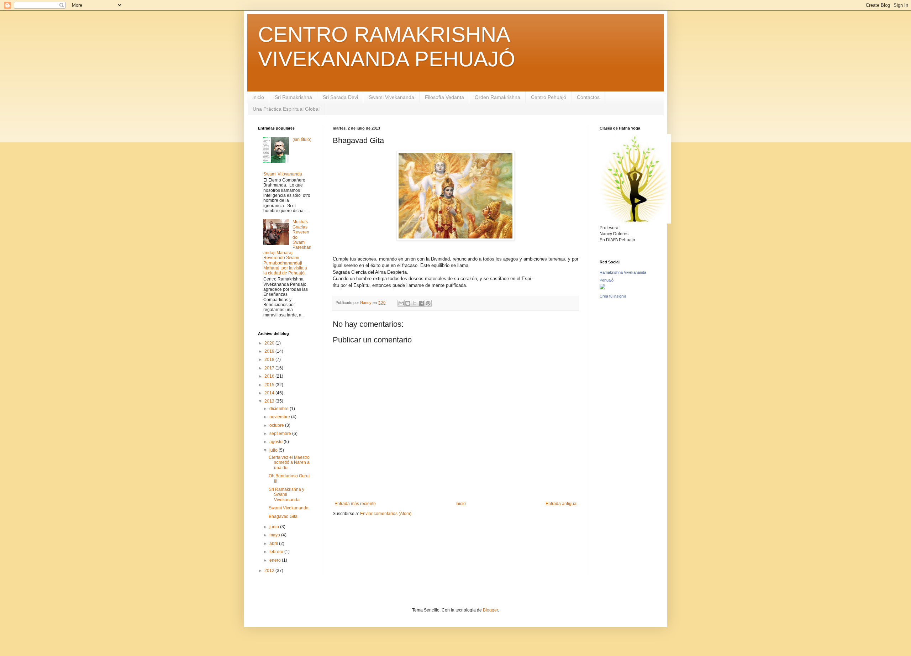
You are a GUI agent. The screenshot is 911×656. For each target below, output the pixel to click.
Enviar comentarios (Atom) (385, 513)
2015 (269, 384)
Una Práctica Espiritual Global (286, 109)
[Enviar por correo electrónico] (401, 303)
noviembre (280, 416)
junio (274, 526)
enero (275, 560)
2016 (269, 376)
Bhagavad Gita (283, 516)
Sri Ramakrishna (293, 97)
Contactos (588, 97)
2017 (269, 368)
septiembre (280, 433)
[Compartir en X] (414, 303)
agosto (276, 441)
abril (274, 543)
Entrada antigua (561, 503)
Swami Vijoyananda (282, 174)
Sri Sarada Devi (340, 97)
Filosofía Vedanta (444, 97)
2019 (269, 351)
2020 (269, 343)
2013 (269, 401)
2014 (269, 392)
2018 (269, 359)
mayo (275, 534)
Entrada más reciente (355, 503)
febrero (276, 551)
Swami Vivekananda (391, 97)
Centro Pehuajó (548, 97)
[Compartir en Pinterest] (428, 303)
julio (274, 450)
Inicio (258, 97)
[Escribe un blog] (407, 303)
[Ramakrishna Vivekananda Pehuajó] (602, 287)
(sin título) (302, 139)
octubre (277, 425)
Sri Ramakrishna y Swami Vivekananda (286, 494)
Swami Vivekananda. (289, 507)
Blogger (490, 610)
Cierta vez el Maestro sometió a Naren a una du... (289, 462)
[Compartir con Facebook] (421, 303)
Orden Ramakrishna (497, 97)
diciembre (279, 408)
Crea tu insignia (613, 296)
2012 (269, 570)
